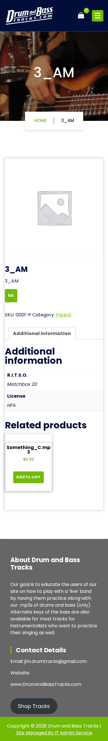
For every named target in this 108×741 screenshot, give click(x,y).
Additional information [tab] (42, 333)
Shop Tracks (34, 706)
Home (40, 120)
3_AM (67, 120)
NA (11, 295)
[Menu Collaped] (97, 16)
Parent (63, 315)
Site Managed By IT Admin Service (54, 733)
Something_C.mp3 (28, 449)
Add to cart (28, 477)
